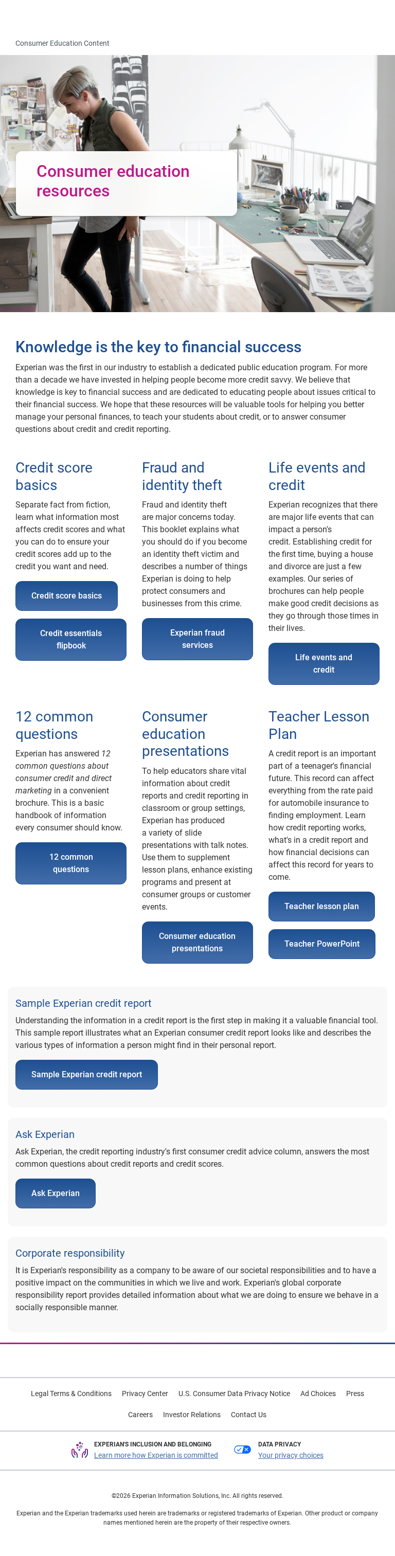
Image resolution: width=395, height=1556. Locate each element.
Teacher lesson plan (321, 906)
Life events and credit (323, 664)
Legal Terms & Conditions (71, 1393)
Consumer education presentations (197, 942)
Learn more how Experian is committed (156, 1455)
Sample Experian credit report (86, 1074)
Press (355, 1393)
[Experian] (50, 16)
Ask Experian (55, 1193)
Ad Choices (318, 1393)
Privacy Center (145, 1393)
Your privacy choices (291, 1455)
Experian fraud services (197, 639)
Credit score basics (66, 596)
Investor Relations (192, 1414)
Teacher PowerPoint (322, 944)
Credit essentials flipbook (71, 639)
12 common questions (71, 863)
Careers (140, 1414)
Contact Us (248, 1414)
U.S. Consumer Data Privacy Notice (234, 1393)
